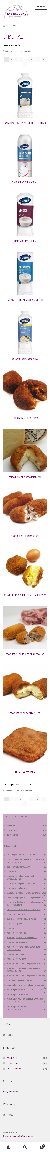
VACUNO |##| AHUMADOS (17, 994)
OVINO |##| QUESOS (15, 923)
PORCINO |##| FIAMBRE (16, 959)
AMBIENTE (11, 825)
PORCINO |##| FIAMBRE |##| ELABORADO (24, 963)
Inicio (8, 26)
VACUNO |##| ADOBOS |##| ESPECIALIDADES (25, 990)
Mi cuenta (8, 1147)
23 (32, 59)
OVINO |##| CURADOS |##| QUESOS (21, 919)
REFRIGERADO (12, 835)
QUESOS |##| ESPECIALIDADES (19, 980)
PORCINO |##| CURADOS (17, 954)
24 (37, 59)
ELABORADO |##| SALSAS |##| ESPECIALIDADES (26, 893)
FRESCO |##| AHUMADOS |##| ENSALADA (23, 909)
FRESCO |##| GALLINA (16, 914)
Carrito (38, 1145)
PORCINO (11, 928)
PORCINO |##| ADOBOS (16, 933)
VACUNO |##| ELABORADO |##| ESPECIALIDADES (19, 1007)
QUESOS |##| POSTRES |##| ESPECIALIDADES (25, 985)
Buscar (25, 1147)
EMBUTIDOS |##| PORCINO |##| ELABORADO (25, 897)
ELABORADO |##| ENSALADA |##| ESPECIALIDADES (20, 877)
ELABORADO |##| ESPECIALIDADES (21, 883)
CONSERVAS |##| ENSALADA (18, 867)
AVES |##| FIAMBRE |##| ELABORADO (22, 854)
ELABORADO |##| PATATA (17, 888)
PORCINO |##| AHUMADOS (18, 942)
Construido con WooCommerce (18, 1135)
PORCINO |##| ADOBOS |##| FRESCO (22, 937)
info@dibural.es (10, 1091)
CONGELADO (12, 830)
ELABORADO (12, 871)
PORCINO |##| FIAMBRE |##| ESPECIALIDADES (25, 975)
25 (43, 59)
